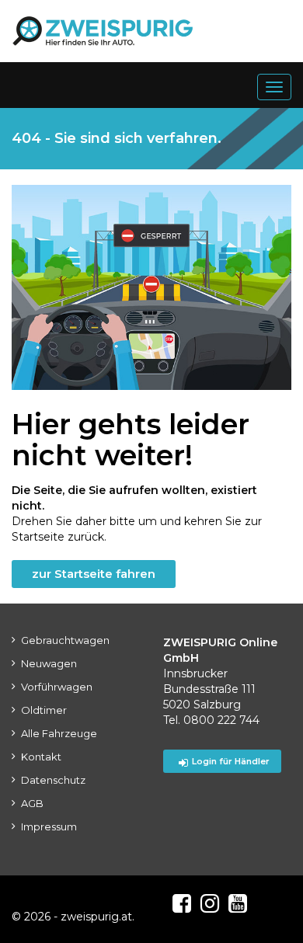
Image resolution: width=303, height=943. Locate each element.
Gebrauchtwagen (65, 640)
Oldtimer (44, 710)
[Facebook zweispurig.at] (181, 903)
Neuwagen (49, 663)
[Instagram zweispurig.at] (209, 903)
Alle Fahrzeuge (59, 733)
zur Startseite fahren (93, 573)
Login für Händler (231, 761)
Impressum (49, 826)
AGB (32, 803)
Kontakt (41, 756)
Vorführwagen (56, 686)
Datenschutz (53, 780)
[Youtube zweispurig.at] (237, 903)
